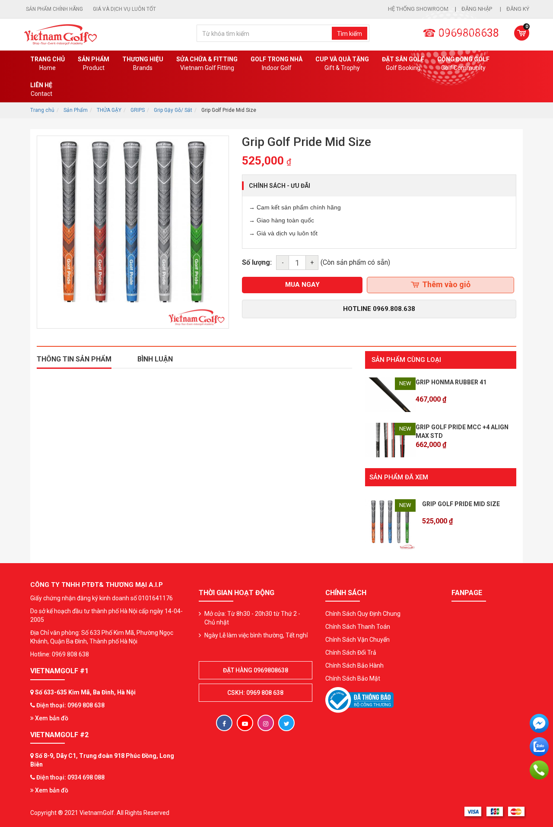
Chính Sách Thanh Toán (357, 626)
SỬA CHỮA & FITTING (207, 63)
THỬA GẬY (109, 110)
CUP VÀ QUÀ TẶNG (342, 63)
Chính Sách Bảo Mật (352, 678)
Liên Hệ (41, 89)
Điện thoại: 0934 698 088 (70, 777)
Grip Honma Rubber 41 (451, 382)
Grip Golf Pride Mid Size (461, 504)
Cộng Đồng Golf (463, 63)
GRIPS (137, 110)
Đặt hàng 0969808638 (255, 670)
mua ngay (302, 284)
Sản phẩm (93, 63)
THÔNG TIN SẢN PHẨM (74, 359)
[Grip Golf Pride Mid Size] (390, 523)
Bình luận (155, 359)
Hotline (379, 309)
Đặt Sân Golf (403, 63)
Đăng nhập (477, 9)
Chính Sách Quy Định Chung (362, 613)
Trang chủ (47, 63)
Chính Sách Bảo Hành (354, 665)
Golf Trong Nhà (276, 63)
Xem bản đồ (51, 718)
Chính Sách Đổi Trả (350, 652)
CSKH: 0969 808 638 (255, 692)
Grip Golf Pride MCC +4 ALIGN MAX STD (462, 431)
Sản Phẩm (76, 110)
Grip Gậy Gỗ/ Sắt (173, 110)
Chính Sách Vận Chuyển (357, 639)
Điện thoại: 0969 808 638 (70, 705)
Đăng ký (517, 9)
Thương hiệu (142, 63)
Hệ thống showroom (418, 9)
